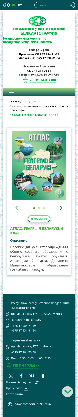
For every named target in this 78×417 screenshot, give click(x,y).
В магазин (39, 219)
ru (14, 5)
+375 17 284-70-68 (39, 70)
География (18, 110)
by (20, 5)
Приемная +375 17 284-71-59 (39, 54)
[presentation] (16, 208)
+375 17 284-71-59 (23, 326)
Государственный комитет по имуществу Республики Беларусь (27, 40)
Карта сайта (14, 394)
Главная (15, 101)
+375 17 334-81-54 (23, 330)
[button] (34, 208)
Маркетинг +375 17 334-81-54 (39, 58)
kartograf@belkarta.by (26, 320)
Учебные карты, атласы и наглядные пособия (40, 106)
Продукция (29, 101)
